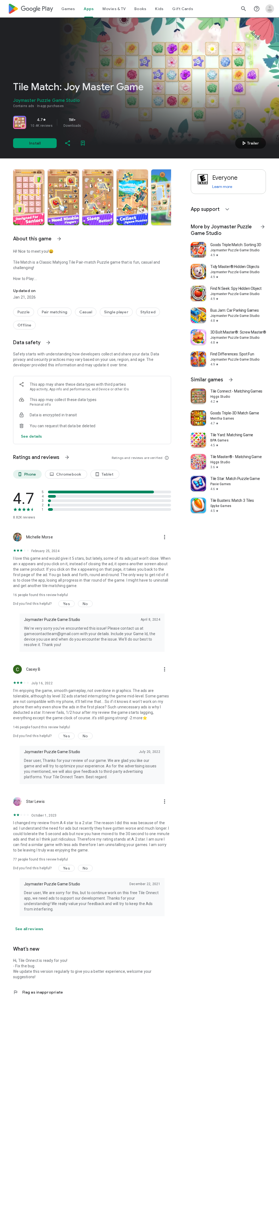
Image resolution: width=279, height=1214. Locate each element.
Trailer (250, 143)
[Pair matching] (54, 312)
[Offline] (24, 325)
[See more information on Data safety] (48, 342)
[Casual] (85, 312)
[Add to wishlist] (82, 143)
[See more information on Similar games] (230, 379)
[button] (28, 197)
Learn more (222, 186)
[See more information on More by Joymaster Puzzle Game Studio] (262, 226)
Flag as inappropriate (38, 992)
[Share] (67, 143)
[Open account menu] (269, 8)
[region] (89, 122)
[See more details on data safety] (31, 436)
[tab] (68, 8)
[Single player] (116, 312)
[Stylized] (148, 312)
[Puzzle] (23, 312)
